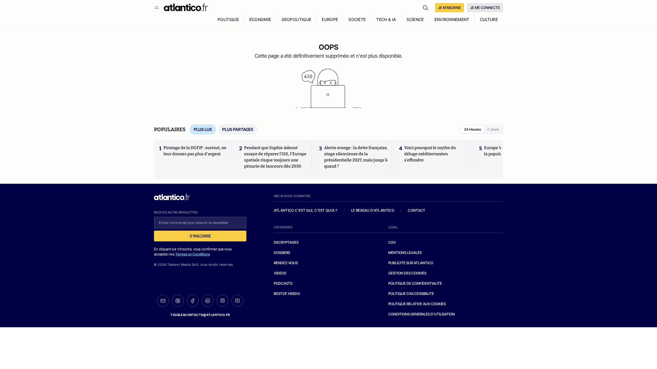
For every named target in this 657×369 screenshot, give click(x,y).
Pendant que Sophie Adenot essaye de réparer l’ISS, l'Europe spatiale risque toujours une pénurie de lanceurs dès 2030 (275, 157)
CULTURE (489, 19)
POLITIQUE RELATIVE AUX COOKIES (417, 304)
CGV (392, 242)
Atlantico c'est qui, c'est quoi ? (305, 210)
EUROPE (330, 19)
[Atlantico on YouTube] (237, 300)
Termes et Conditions (192, 254)
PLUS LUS (203, 129)
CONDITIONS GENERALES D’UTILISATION (421, 314)
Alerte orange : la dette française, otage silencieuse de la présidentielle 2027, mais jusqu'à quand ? (356, 157)
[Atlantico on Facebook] (193, 301)
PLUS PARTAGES (237, 129)
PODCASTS (283, 283)
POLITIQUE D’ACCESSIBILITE (411, 293)
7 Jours (493, 129)
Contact (416, 210)
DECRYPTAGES (286, 242)
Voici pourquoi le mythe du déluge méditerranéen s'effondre (430, 153)
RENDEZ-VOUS (286, 263)
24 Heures (472, 129)
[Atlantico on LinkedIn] (208, 301)
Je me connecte (485, 7)
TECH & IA (386, 19)
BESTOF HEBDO (287, 293)
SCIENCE (415, 19)
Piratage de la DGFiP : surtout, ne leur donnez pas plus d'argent (194, 150)
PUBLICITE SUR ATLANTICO (410, 263)
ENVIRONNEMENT (451, 19)
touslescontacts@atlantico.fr (200, 315)
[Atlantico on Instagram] (222, 300)
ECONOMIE (260, 19)
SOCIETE (357, 19)
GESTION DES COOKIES (407, 273)
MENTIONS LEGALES (405, 252)
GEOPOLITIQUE (296, 19)
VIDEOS (280, 273)
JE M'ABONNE (449, 7)
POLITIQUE (228, 19)
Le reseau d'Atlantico (372, 210)
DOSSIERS (282, 252)
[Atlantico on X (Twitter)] (178, 301)
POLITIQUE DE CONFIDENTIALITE (415, 283)
